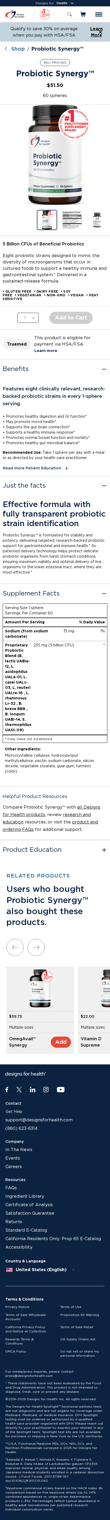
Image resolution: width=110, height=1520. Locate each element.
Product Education (32, 850)
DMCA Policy (15, 1351)
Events (12, 1158)
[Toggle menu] (99, 14)
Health (62, 3)
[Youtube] (61, 1090)
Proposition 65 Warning (79, 1314)
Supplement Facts (31, 594)
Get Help (14, 1112)
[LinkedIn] (33, 1090)
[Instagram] (46, 1090)
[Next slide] (36, 947)
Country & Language (25, 1261)
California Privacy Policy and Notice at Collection (25, 1329)
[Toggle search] (69, 14)
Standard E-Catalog (26, 1230)
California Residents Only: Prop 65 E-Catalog (53, 1239)
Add (60, 1042)
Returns (13, 1222)
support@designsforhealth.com (39, 1120)
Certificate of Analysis (29, 1205)
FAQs (11, 1188)
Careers (13, 1167)
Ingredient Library (24, 1196)
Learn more (45, 351)
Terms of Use (70, 1306)
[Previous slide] (15, 947)
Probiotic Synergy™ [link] (57, 49)
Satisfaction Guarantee (29, 1213)
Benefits (16, 369)
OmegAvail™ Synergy (22, 1042)
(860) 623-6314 (21, 1128)
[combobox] (40, 1269)
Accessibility (18, 1247)
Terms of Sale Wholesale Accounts (25, 1317)
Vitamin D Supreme (91, 1042)
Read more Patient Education (32, 468)
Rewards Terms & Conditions (19, 1341)
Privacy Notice (17, 1306)
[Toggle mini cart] (83, 14)
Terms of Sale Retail (76, 1327)
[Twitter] (19, 1090)
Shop (18, 49)
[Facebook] (6, 1090)
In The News (18, 1150)
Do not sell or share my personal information (79, 1353)
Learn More (96, 32)
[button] (55, 154)
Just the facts (24, 486)
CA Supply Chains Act (78, 1339)
